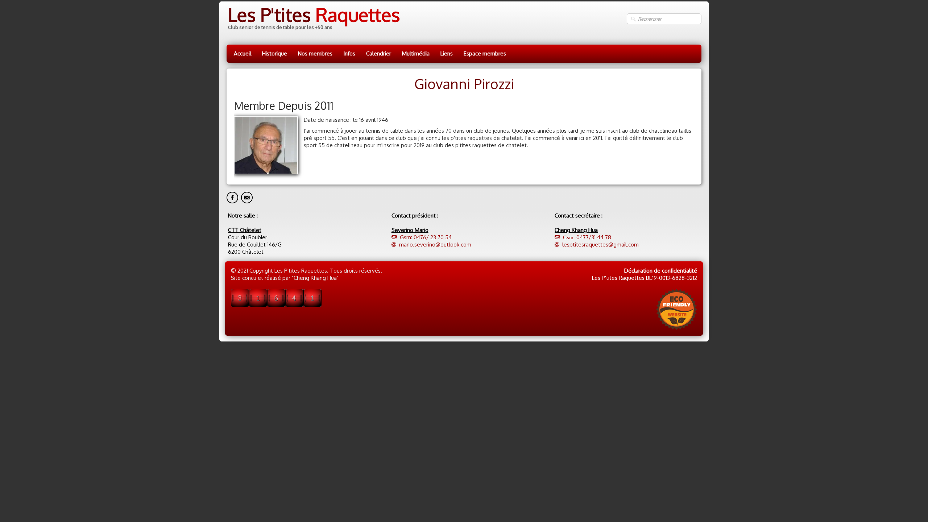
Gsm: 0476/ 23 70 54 (426, 237)
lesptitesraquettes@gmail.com (600, 244)
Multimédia (416, 53)
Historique (274, 53)
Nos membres (315, 53)
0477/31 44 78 (585, 237)
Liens (446, 53)
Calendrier (378, 53)
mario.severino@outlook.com (435, 244)
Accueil (242, 53)
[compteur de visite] (276, 297)
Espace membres (485, 53)
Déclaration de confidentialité (660, 270)
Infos (349, 53)
